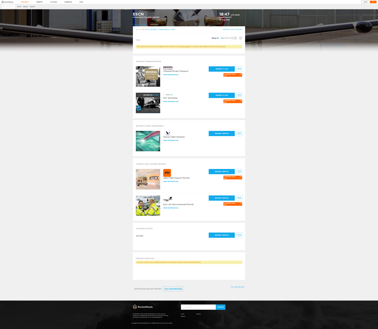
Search (220, 307)
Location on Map (139, 25)
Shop (81, 2)
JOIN (373, 2)
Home (19, 6)
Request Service (222, 133)
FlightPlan (39, 2)
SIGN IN (365, 2)
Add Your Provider (173, 289)
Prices (214, 38)
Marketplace (25, 2)
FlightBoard (68, 2)
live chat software (237, 287)
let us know (186, 46)
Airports (25, 6)
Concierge (53, 2)
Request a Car (222, 69)
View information (171, 75)
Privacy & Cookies (167, 323)
